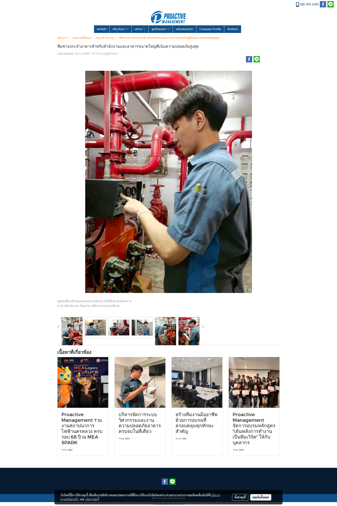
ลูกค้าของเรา (159, 29)
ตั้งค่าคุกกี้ (240, 497)
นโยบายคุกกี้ (92, 499)
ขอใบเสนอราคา (184, 29)
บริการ (139, 29)
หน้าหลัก (101, 29)
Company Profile (210, 29)
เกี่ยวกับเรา (119, 29)
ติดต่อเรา (232, 29)
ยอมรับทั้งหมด (261, 497)
